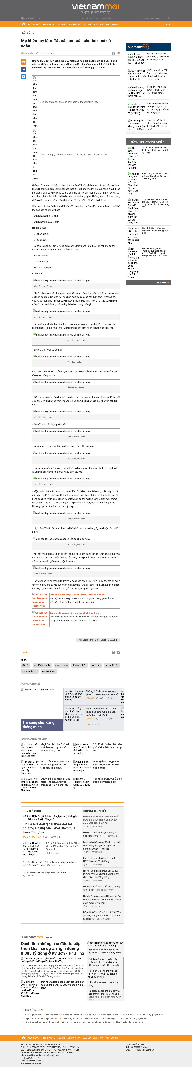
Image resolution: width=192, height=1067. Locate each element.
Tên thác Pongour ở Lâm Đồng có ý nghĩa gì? (107, 780)
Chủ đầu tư (74, 24)
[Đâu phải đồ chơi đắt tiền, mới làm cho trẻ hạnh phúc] (40, 624)
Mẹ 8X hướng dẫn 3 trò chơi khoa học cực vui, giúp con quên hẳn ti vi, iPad (101, 712)
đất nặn (25, 665)
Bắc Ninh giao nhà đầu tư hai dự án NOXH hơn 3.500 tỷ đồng (104, 951)
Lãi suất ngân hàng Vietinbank (97, 1022)
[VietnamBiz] (139, 46)
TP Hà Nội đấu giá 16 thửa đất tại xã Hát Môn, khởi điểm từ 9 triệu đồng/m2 (63, 846)
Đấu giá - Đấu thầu (93, 24)
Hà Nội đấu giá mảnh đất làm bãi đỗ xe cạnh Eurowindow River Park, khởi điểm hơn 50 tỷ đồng (102, 899)
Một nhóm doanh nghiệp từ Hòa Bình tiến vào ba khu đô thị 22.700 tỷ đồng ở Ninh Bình (62, 985)
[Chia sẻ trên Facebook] (23, 69)
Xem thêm (162, 282)
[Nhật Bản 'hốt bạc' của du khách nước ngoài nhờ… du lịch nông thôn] (30, 750)
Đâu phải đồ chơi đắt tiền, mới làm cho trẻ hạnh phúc (75, 613)
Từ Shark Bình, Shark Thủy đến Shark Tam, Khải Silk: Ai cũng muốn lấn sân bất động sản (155, 203)
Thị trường (49, 24)
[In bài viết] (112, 53)
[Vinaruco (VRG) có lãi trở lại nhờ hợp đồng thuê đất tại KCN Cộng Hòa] (134, 183)
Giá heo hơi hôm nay (108, 1015)
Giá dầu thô (90, 1015)
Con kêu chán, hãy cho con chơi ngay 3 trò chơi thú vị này (69, 102)
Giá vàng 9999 (51, 1015)
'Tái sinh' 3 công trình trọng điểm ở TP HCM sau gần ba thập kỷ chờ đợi (102, 973)
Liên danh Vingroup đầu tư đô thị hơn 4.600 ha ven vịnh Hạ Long (155, 150)
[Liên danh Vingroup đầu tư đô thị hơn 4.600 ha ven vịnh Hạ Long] (134, 158)
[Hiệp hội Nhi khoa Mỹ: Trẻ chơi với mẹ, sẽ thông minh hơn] (40, 606)
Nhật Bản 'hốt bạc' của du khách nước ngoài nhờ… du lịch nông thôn (55, 747)
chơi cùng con (62, 665)
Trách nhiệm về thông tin (31, 1063)
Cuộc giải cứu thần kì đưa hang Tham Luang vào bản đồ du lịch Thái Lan (55, 781)
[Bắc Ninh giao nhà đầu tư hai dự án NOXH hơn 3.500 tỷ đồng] (105, 944)
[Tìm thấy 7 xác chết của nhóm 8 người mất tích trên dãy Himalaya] (30, 767)
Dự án (61, 24)
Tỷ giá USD (141, 1015)
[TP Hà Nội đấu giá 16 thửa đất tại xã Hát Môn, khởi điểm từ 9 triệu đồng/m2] (32, 849)
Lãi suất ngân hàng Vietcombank (130, 1022)
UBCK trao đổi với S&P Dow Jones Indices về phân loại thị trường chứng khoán (157, 74)
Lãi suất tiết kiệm (90, 1018)
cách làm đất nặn (29, 671)
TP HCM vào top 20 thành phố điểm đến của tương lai (108, 747)
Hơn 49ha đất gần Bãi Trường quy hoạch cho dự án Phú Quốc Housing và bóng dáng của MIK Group (154, 252)
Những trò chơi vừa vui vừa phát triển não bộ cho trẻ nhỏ (102, 693)
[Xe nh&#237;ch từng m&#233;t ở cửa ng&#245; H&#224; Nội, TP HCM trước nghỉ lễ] (137, 92)
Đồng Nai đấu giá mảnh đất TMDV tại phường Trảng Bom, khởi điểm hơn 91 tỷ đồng (102, 915)
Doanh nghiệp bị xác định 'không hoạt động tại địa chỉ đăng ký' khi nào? (157, 124)
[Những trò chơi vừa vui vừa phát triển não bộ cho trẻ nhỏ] (74, 695)
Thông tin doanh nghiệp (146, 141)
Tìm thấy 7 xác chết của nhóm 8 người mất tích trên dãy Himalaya (54, 764)
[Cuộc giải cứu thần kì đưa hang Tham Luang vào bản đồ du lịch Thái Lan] (30, 785)
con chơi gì (96, 665)
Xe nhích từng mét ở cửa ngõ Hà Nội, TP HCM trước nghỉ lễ (156, 90)
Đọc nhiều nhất (95, 811)
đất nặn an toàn (49, 671)
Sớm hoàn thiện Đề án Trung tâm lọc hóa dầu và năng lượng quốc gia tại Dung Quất (158, 108)
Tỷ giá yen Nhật (156, 1015)
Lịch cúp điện (52, 1018)
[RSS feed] (39, 18)
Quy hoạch (34, 24)
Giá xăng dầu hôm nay (71, 1015)
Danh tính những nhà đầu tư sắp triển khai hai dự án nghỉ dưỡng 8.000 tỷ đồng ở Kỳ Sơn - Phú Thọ (102, 845)
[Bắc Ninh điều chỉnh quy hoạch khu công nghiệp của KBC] (134, 235)
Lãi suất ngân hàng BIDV (68, 1022)
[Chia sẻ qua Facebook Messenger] (23, 76)
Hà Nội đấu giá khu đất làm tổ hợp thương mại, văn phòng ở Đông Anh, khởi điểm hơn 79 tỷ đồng (101, 874)
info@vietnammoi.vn (35, 1061)
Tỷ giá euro (127, 1015)
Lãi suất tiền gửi (109, 1018)
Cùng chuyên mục (35, 739)
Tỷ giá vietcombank (33, 1018)
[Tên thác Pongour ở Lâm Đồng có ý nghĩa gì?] (83, 785)
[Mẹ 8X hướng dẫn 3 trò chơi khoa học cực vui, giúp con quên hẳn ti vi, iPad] (74, 714)
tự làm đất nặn (112, 665)
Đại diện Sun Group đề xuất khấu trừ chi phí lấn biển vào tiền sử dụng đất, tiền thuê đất (101, 820)
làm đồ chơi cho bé (42, 665)
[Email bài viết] (117, 53)
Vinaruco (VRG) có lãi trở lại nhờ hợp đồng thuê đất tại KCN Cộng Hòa (155, 176)
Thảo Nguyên (27, 53)
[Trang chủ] (23, 24)
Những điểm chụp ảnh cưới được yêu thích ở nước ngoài (106, 764)
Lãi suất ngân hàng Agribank (133, 1018)
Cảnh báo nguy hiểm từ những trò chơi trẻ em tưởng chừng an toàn (74, 154)
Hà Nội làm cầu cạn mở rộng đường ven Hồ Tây (44, 873)
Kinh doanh (112, 24)
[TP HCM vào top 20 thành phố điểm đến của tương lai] (83, 750)
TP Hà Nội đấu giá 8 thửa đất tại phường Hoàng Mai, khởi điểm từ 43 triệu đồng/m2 (50, 828)
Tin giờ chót (33, 811)
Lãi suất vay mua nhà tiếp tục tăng (103, 984)
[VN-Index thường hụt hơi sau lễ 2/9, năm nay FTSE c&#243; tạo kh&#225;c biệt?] (137, 59)
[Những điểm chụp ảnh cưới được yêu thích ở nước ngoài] (83, 767)
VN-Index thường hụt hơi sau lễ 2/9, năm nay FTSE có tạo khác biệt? (158, 56)
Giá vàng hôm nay (32, 1015)
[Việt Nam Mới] (96, 9)
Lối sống (28, 32)
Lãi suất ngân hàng (71, 1018)
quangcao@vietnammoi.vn (142, 1050)
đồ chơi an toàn (79, 665)
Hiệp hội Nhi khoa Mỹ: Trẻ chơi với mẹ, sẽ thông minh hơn (78, 594)
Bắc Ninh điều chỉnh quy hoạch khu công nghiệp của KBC (155, 230)
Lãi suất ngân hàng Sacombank (39, 1022)
